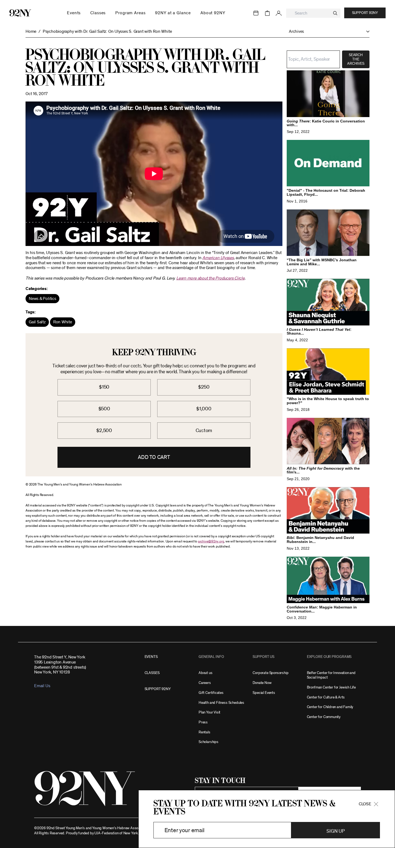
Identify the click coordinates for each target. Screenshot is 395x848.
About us (206, 673)
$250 (204, 387)
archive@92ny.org (211, 541)
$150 (104, 387)
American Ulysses (218, 258)
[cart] (267, 13)
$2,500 (104, 430)
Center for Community (323, 717)
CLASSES (152, 673)
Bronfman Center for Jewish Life (331, 687)
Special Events (264, 693)
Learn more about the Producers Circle (210, 278)
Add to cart (154, 457)
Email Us (42, 686)
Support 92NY (365, 13)
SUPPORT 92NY (158, 689)
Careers (205, 683)
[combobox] (313, 13)
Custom (204, 430)
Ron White (62, 322)
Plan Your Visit (209, 712)
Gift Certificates (211, 693)
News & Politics (42, 298)
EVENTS (151, 657)
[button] (326, 31)
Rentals (204, 732)
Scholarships (208, 742)
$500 (104, 408)
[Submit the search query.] (335, 13)
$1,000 (203, 408)
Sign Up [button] (335, 831)
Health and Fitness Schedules (221, 703)
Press (203, 722)
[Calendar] (256, 13)
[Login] (278, 13)
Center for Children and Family (330, 707)
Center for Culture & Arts (326, 697)
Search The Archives (355, 59)
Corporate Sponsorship (270, 673)
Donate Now (262, 683)
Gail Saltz (37, 322)
